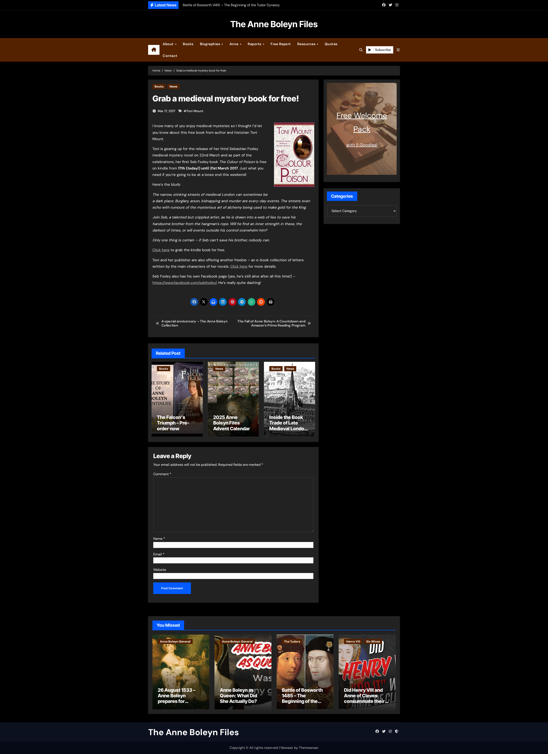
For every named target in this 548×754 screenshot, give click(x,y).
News (173, 86)
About (168, 44)
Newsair (287, 747)
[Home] (153, 50)
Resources (306, 44)
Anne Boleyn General (175, 641)
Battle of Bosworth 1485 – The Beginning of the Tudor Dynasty (302, 698)
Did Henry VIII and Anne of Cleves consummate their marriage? (364, 698)
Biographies (210, 44)
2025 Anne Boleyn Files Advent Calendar (231, 422)
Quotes (331, 44)
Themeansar (308, 747)
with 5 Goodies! (361, 145)
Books (188, 44)
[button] (398, 50)
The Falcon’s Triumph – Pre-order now (173, 422)
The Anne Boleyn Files (274, 24)
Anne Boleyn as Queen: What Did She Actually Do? (238, 695)
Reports (255, 44)
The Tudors (292, 641)
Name (159, 538)
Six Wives (373, 641)
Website (159, 569)
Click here (161, 250)
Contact (170, 55)
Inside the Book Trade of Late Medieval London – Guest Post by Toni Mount (288, 428)
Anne (234, 44)
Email (158, 554)
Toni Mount (194, 111)
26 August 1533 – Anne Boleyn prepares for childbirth (176, 698)
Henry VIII (353, 641)
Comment (162, 474)
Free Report (281, 44)
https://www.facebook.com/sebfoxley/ (184, 282)
